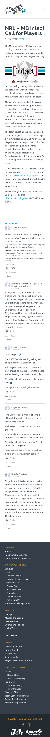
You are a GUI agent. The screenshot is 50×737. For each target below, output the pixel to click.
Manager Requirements (16, 702)
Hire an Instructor (14, 689)
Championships (12, 582)
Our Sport (9, 614)
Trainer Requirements (15, 699)
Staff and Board (12, 621)
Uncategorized (23, 39)
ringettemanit (10, 264)
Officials (9, 671)
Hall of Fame (11, 628)
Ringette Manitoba (19, 227)
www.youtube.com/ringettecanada (22, 387)
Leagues (9, 569)
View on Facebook (11, 272)
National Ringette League (17, 579)
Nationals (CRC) (13, 600)
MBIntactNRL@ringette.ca (28, 175)
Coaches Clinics (12, 692)
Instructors (10, 682)
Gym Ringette (11, 657)
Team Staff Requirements (17, 696)
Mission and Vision (14, 618)
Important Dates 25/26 (16, 555)
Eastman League (14, 576)
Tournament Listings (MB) (17, 603)
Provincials (11, 593)
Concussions (11, 635)
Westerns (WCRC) (14, 596)
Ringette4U (10, 653)
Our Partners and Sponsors (18, 558)
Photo (12, 268)
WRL (9, 572)
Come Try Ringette (14, 646)
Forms (8, 551)
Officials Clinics (13, 675)
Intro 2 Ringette (12, 650)
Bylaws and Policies (14, 625)
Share (9, 276)
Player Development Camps (18, 660)
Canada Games (13, 586)
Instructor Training (14, 685)
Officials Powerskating (16, 679)
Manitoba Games (14, 590)
